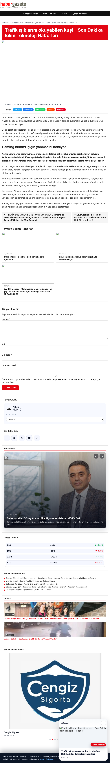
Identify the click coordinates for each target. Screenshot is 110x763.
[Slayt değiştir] (50, 739)
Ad (4, 344)
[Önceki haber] (96, 456)
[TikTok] (37, 438)
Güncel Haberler (30, 14)
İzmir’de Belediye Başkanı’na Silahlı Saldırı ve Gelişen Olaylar (30, 581)
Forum (64, 14)
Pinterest (60, 110)
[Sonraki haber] (102, 456)
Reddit (50, 110)
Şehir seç (11, 414)
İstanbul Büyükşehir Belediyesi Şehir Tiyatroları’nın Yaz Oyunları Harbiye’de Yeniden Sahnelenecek (46, 587)
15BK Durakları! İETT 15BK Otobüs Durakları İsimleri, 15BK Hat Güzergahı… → (90, 217)
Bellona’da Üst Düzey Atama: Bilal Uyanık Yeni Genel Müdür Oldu (33, 584)
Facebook (28, 110)
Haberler (5, 23)
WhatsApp (40, 110)
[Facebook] (7, 438)
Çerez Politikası (80, 14)
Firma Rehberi (49, 14)
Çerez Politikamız (47, 759)
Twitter (17, 110)
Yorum (6, 319)
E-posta (7, 354)
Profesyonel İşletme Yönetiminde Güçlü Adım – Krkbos (28, 590)
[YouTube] (29, 438)
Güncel (15, 23)
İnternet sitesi (9, 365)
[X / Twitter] (14, 438)
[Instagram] (22, 438)
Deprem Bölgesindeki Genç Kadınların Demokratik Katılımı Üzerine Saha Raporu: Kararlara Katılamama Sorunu (51, 578)
